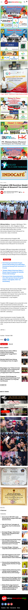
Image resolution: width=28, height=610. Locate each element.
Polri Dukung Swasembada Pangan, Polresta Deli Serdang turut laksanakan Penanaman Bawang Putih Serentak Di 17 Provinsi (14, 265)
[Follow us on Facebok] (2, 604)
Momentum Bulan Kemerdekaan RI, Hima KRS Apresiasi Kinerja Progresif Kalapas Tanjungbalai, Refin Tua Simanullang (12, 278)
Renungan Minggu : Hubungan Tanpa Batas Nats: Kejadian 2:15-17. (11, 547)
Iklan (18, 608)
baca (21, 192)
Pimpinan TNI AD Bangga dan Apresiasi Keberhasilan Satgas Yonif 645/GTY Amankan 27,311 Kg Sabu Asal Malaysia (10, 379)
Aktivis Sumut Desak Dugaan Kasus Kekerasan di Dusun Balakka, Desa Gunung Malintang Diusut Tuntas (11, 579)
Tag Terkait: (4, 344)
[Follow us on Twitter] (5, 604)
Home (1, 182)
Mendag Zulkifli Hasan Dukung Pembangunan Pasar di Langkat (9, 360)
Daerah (4, 182)
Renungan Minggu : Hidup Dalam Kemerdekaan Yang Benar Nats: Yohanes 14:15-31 (11, 533)
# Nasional (3, 510)
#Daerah (11, 344)
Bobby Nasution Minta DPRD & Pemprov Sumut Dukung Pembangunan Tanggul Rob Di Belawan (8, 353)
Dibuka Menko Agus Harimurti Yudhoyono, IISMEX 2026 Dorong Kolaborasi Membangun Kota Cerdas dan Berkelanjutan (11, 587)
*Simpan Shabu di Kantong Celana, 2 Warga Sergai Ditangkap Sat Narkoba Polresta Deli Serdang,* (13, 272)
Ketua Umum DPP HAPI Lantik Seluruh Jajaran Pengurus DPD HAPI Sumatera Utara (11, 518)
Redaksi (3, 608)
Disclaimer (13, 608)
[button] (26, 1)
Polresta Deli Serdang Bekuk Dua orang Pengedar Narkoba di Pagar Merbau (11, 563)
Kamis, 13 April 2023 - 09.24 (9, 192)
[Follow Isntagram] (8, 604)
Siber (8, 608)
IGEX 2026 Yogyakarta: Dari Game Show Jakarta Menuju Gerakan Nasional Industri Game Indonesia (11, 556)
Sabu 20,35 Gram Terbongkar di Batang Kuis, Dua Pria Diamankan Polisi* (11, 526)
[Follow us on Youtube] (11, 604)
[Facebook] (5, 340)
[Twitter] (8, 340)
